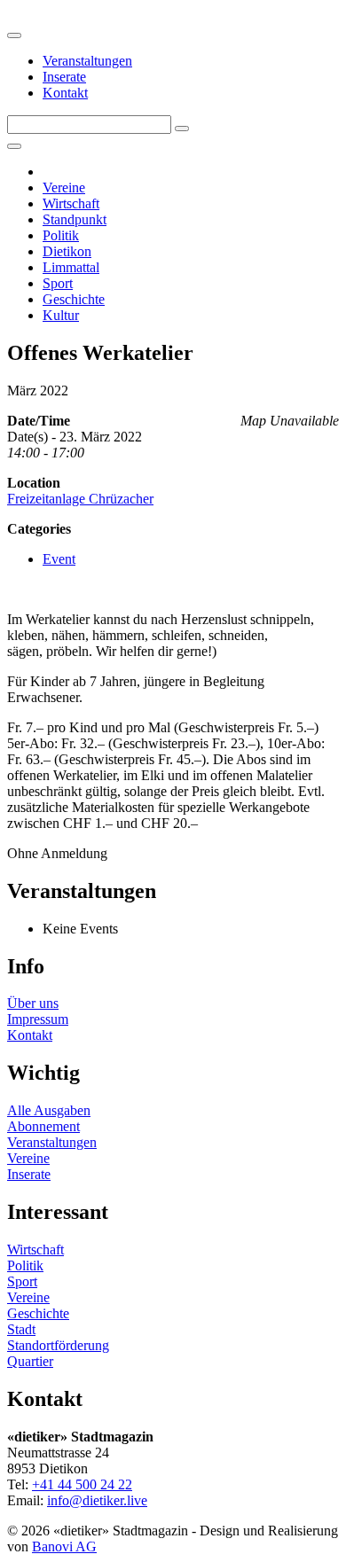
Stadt (21, 1329)
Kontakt (65, 92)
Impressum (37, 1019)
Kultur (61, 315)
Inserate (64, 76)
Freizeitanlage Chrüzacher (80, 498)
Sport (58, 283)
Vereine (64, 187)
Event (59, 558)
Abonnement (43, 1126)
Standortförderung (58, 1345)
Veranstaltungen (87, 60)
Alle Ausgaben (48, 1110)
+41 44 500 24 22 (82, 1484)
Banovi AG (64, 1546)
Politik (61, 235)
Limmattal (71, 267)
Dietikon (67, 251)
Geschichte (74, 299)
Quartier (30, 1361)
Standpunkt (74, 219)
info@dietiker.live (97, 1500)
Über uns (33, 1003)
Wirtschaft (71, 203)
